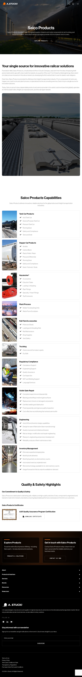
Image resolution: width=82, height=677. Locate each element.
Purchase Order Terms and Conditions (12, 667)
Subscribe (41, 643)
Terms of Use (5, 658)
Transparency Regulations (9, 665)
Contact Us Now (55, 558)
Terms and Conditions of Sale (10, 662)
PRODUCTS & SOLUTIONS (15, 556)
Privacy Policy (6, 660)
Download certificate (33, 516)
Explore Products (41, 41)
